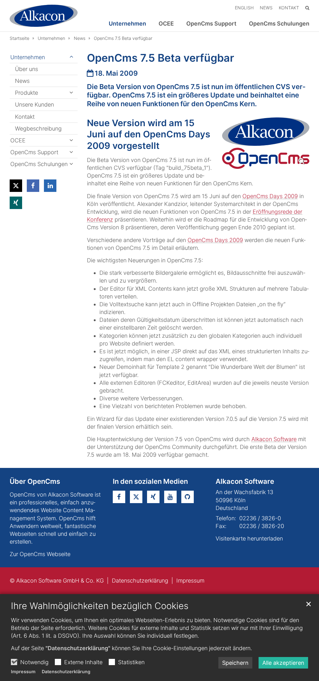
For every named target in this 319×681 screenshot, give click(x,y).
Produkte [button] (26, 92)
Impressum (23, 671)
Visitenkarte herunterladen (249, 538)
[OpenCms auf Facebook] (119, 497)
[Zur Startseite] (44, 16)
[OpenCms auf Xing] (153, 497)
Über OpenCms (35, 481)
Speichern (235, 663)
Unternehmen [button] (127, 24)
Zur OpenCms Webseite (40, 554)
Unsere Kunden (34, 104)
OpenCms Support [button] (211, 24)
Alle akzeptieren (283, 663)
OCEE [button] (166, 24)
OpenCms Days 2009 (270, 196)
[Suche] (307, 7)
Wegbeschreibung (38, 128)
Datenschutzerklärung (66, 671)
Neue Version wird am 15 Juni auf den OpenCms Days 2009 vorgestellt (148, 134)
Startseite (19, 38)
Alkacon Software (274, 439)
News (79, 38)
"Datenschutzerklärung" (77, 648)
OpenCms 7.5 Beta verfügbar (123, 38)
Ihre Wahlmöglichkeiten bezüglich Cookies (99, 605)
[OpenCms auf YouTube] (170, 497)
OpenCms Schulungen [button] (279, 24)
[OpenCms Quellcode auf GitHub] (187, 497)
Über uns (26, 69)
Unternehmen (51, 38)
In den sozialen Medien (150, 481)
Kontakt (25, 116)
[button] (16, 185)
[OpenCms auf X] (136, 497)
